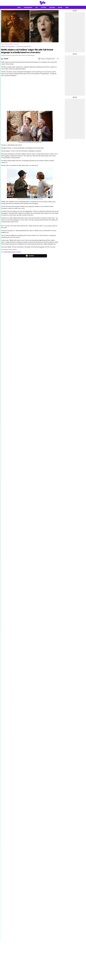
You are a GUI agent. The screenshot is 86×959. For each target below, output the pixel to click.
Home (2, 44)
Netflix (5, 252)
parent (54, 201)
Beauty (60, 7)
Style (67, 7)
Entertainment (28, 7)
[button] (58, 58)
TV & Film (43, 7)
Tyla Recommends (11, 252)
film (22, 67)
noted (19, 211)
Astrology (52, 7)
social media (47, 226)
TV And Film (18, 252)
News (19, 7)
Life (36, 7)
